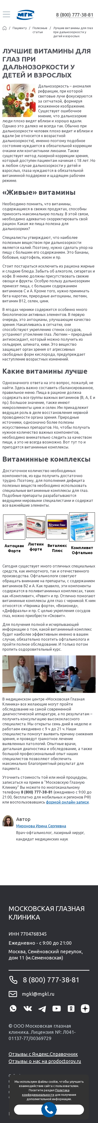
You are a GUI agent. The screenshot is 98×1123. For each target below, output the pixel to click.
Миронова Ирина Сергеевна (41, 826)
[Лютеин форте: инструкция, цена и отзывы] (35, 527)
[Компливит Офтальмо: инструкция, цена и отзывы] (82, 526)
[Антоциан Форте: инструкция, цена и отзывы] (14, 527)
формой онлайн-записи (67, 802)
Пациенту (20, 28)
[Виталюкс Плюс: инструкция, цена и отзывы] (57, 527)
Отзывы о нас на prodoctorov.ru (45, 1061)
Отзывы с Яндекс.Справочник (43, 1054)
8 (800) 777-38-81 (74, 14)
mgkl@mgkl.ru (38, 994)
